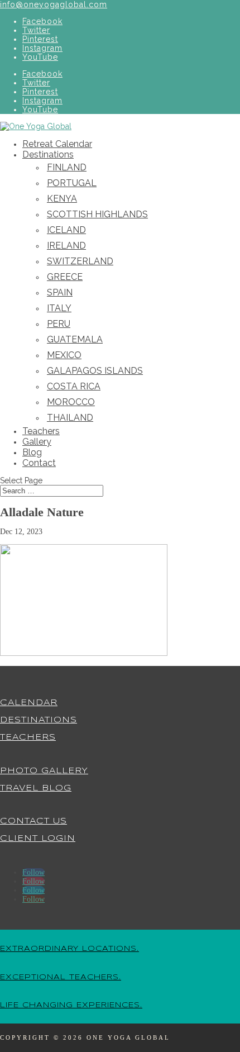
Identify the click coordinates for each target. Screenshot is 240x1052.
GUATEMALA (75, 339)
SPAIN (60, 292)
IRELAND (66, 245)
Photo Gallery (44, 771)
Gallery (36, 441)
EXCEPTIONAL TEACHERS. (60, 977)
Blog (32, 452)
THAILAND (70, 417)
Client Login (37, 838)
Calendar (28, 703)
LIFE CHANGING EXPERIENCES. (71, 1005)
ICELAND (66, 230)
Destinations (48, 154)
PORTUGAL (72, 183)
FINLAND (67, 167)
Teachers (41, 431)
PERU (58, 323)
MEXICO (64, 355)
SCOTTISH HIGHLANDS (97, 214)
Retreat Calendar (57, 144)
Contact (39, 463)
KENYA (62, 198)
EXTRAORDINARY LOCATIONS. (69, 949)
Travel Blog (35, 788)
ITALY (59, 308)
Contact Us (33, 821)
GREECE (65, 277)
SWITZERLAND (80, 261)
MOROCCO (71, 402)
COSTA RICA (73, 386)
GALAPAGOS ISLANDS (95, 370)
